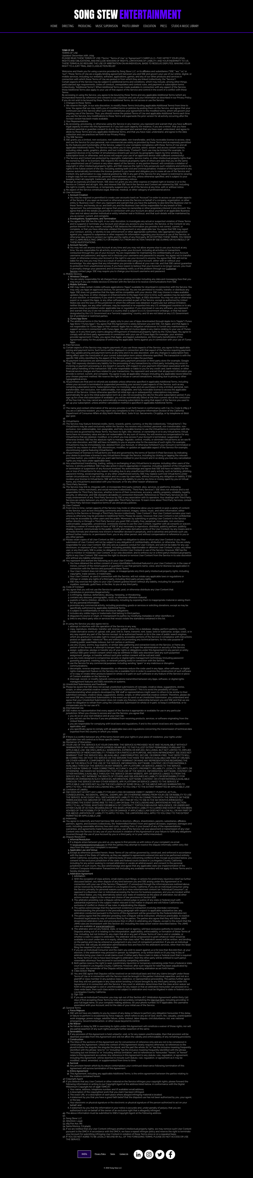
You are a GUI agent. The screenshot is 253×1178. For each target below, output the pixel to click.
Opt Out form (158, 1000)
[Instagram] (149, 1154)
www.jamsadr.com (105, 926)
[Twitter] (159, 1154)
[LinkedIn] (138, 1154)
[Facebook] (170, 1154)
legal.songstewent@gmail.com (89, 844)
